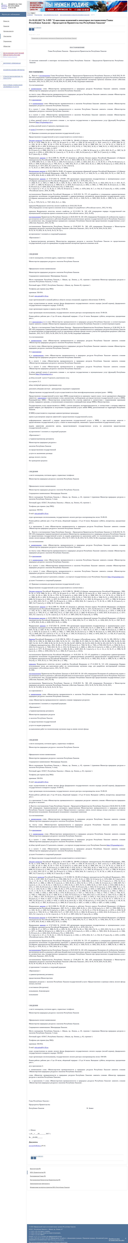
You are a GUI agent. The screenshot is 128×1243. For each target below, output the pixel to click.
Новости (6, 21)
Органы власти (8, 31)
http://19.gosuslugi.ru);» (115, 845)
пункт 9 (33, 130)
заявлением (42, 398)
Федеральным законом (37, 171)
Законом (32, 639)
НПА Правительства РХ (38, 1172)
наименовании (36, 89)
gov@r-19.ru (37, 1236)
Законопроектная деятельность (40, 1183)
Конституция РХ (35, 1168)
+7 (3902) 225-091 (34, 1234)
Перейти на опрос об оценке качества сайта (116, 1239)
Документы (7, 36)
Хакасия (6, 26)
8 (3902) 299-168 (34, 1238)
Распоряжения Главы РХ (38, 1176)
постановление (44, 75)
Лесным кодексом (35, 140)
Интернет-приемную (57, 1239)
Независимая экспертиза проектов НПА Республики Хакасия (50, 1187)
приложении (36, 100)
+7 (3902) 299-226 (34, 1233)
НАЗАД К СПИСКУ (35, 27)
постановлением (35, 217)
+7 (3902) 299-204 (34, 1231)
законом (42, 158)
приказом (32, 664)
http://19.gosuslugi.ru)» (116, 577)
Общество (6, 46)
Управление (7, 41)
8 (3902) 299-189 (45, 1238)
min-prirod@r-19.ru (41, 296)
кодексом (41, 877)
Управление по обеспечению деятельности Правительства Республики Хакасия (54, 38)
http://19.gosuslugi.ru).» (44, 122)
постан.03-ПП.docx (35, 1145)
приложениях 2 (37, 322)
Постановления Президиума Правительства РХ (45, 1180)
